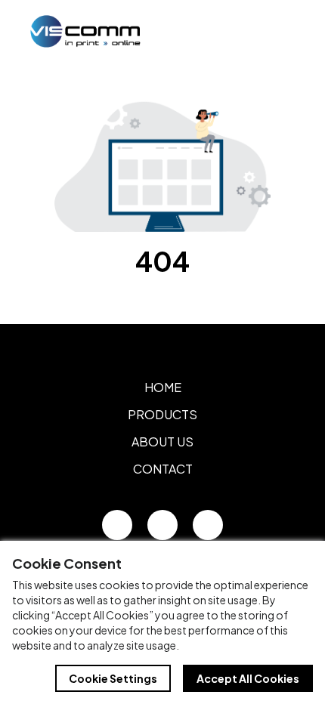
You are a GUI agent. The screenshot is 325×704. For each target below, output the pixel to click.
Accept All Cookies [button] (248, 678)
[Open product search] (248, 31)
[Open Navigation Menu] (279, 31)
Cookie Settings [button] (113, 678)
